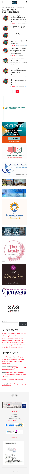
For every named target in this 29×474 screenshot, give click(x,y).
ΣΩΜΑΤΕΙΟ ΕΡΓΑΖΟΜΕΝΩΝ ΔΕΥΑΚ (16, 7)
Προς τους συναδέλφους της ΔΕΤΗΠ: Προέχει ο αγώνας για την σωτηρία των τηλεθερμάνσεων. (18, 81)
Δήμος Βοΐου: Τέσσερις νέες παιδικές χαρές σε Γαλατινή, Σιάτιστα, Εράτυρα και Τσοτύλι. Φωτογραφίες (14, 374)
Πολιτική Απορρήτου (14, 418)
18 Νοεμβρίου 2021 (20, 76)
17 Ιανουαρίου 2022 (21, 23)
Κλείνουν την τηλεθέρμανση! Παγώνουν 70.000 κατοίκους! (18, 34)
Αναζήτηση (4, 321)
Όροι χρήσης (14, 416)
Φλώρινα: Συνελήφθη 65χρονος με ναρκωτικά (13, 344)
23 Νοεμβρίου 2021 (21, 66)
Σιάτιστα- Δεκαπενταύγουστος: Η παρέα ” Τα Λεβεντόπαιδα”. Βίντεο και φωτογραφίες (14, 368)
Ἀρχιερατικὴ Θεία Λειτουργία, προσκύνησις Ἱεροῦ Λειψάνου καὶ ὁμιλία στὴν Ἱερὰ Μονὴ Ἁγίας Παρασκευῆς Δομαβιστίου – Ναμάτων (14, 335)
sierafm (13, 23)
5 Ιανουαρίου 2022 (20, 37)
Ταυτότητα (14, 414)
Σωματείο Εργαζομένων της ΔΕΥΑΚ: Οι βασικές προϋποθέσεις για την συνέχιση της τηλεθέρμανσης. (18, 61)
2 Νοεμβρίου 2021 (20, 86)
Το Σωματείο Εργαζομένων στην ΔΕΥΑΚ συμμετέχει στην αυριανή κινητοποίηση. (18, 41)
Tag (6, 7)
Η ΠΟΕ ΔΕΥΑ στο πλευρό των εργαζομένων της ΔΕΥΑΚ (17, 27)
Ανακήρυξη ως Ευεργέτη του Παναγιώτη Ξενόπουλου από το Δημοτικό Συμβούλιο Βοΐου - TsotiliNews (14, 357)
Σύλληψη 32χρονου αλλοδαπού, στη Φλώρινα (13, 342)
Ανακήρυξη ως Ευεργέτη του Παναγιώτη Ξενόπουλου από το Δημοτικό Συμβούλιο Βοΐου (13, 361)
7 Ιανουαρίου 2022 (20, 30)
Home (3, 7)
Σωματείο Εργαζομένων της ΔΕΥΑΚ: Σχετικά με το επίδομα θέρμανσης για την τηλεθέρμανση (18, 71)
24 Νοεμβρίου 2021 (21, 55)
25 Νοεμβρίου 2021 (20, 45)
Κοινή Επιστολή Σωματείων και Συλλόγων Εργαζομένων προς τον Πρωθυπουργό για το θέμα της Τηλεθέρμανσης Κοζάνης (18, 18)
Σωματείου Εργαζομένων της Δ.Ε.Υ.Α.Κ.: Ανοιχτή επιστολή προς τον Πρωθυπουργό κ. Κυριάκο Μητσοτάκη (18, 51)
